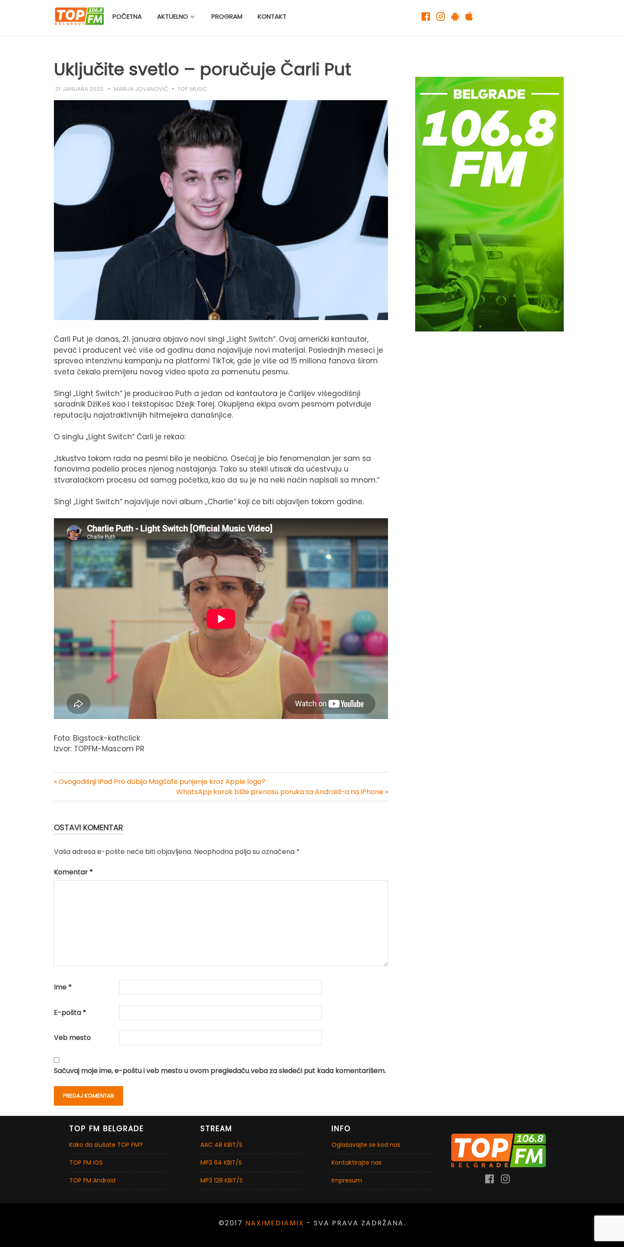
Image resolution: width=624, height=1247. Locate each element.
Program (226, 16)
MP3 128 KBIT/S (221, 1180)
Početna (127, 16)
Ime (63, 987)
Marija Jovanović (141, 89)
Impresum (347, 1180)
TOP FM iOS (86, 1162)
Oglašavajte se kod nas (366, 1144)
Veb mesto (72, 1037)
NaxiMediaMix (274, 1223)
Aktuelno (172, 16)
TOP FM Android (92, 1180)
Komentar (73, 872)
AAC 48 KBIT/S (221, 1144)
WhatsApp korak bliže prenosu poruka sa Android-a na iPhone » (282, 792)
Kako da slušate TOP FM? (106, 1144)
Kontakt (272, 16)
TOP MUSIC (192, 89)
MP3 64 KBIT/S (221, 1162)
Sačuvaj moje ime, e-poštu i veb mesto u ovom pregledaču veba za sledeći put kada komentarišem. (220, 1071)
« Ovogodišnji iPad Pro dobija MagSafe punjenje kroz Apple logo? (159, 781)
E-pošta (70, 1012)
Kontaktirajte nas (357, 1162)
